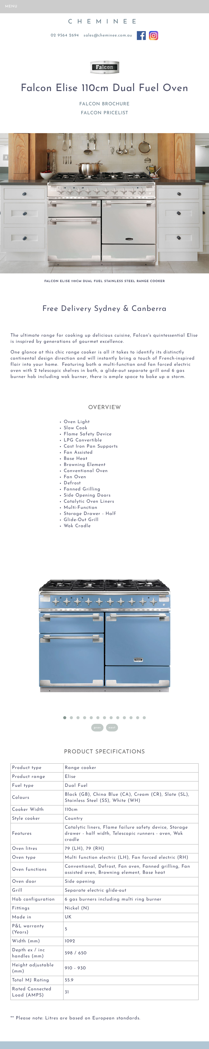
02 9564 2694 (65, 35)
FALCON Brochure (104, 104)
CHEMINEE (104, 22)
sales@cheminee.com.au (108, 35)
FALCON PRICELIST (104, 113)
